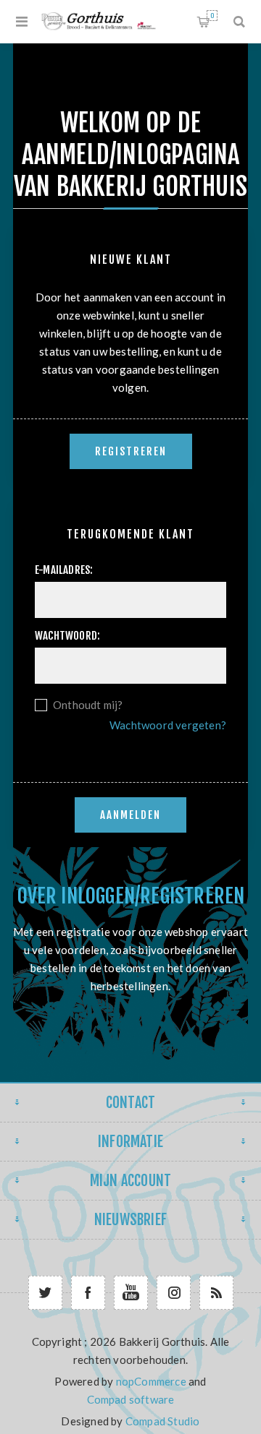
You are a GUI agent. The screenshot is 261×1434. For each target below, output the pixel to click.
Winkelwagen (212, 16)
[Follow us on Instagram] (174, 1293)
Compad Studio (162, 1420)
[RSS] (216, 1293)
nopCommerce (151, 1381)
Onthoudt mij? (88, 704)
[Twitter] (45, 1293)
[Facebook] (88, 1293)
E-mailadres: (64, 570)
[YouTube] (131, 1293)
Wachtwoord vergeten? (167, 724)
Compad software (131, 1399)
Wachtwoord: (67, 636)
